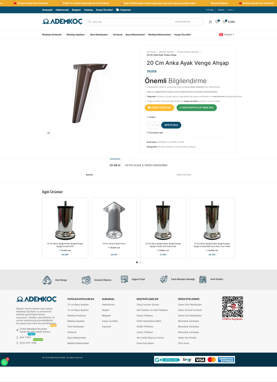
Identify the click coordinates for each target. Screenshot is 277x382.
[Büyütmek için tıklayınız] (49, 133)
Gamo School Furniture (190, 310)
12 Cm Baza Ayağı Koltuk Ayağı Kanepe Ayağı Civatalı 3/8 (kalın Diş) (163, 244)
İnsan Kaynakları (145, 343)
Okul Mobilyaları (75, 326)
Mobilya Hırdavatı (76, 315)
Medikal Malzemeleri (78, 343)
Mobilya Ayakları (166, 52)
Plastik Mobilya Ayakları (188, 52)
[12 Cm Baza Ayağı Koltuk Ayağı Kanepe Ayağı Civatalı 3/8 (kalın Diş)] (163, 220)
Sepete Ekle (171, 125)
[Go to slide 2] (140, 262)
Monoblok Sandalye (188, 321)
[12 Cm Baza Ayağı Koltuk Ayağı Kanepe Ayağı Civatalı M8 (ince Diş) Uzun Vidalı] (212, 220)
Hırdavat (71, 332)
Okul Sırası (183, 343)
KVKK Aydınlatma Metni (149, 321)
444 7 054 (27, 337)
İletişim (105, 310)
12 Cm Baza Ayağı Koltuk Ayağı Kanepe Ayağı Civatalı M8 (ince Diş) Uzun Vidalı (212, 244)
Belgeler (106, 315)
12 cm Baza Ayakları (78, 310)
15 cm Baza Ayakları (78, 304)
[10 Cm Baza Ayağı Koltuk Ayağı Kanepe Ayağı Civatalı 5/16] (65, 220)
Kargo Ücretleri (110, 321)
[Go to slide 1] (137, 262)
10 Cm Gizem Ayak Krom (114, 243)
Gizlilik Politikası (145, 326)
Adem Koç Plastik (187, 337)
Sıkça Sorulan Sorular (148, 304)
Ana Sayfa (151, 52)
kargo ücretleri (191, 101)
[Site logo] (62, 21)
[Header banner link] (138, 3)
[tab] (115, 164)
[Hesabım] (210, 22)
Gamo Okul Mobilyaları (190, 304)
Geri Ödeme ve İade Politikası (152, 310)
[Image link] (232, 308)
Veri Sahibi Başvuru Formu (150, 337)
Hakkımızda (108, 304)
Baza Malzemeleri (76, 337)
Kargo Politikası (145, 315)
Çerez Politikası (145, 332)
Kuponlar (151, 96)
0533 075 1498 (31, 342)
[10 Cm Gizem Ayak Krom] (114, 220)
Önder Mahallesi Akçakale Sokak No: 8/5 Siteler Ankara (38, 329)
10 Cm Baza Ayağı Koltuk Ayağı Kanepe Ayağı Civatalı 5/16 (65, 244)
